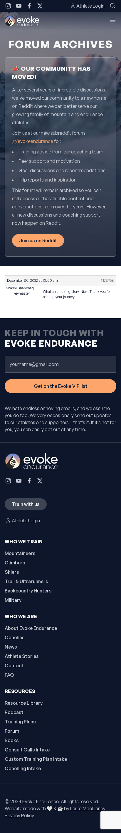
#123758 (107, 280)
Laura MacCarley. (88, 808)
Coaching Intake (23, 768)
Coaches (15, 637)
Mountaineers (20, 553)
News (11, 647)
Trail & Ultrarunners (26, 581)
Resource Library (24, 703)
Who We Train (24, 542)
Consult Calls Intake (27, 750)
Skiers (12, 572)
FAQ (9, 675)
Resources (20, 691)
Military (13, 600)
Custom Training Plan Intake (36, 759)
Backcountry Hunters (28, 591)
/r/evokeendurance (32, 141)
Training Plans (20, 722)
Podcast (14, 712)
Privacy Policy (19, 815)
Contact (14, 665)
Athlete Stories (22, 656)
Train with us (26, 504)
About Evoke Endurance (31, 628)
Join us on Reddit (38, 240)
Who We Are (21, 616)
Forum (12, 731)
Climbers (15, 563)
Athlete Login (90, 6)
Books (12, 740)
